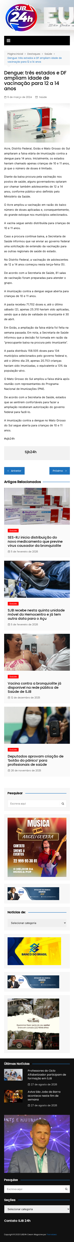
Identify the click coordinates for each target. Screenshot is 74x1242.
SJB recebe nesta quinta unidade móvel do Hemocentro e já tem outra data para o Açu (36, 614)
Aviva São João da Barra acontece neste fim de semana (44, 1095)
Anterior (16, 471)
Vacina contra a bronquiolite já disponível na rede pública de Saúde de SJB (34, 687)
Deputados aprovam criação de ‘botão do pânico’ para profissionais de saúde (36, 760)
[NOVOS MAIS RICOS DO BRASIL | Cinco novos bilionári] (37, 1148)
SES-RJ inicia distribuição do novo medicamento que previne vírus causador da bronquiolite (35, 541)
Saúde (43, 97)
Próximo (58, 471)
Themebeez (52, 1234)
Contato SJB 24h (17, 1220)
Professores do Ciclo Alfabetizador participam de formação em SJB (47, 1074)
